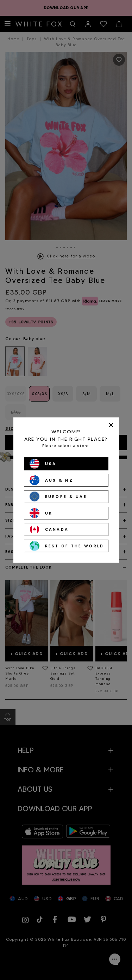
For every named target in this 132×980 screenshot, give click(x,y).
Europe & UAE (66, 496)
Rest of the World (74, 545)
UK (49, 512)
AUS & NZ (59, 479)
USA (51, 463)
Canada (57, 529)
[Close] (111, 425)
